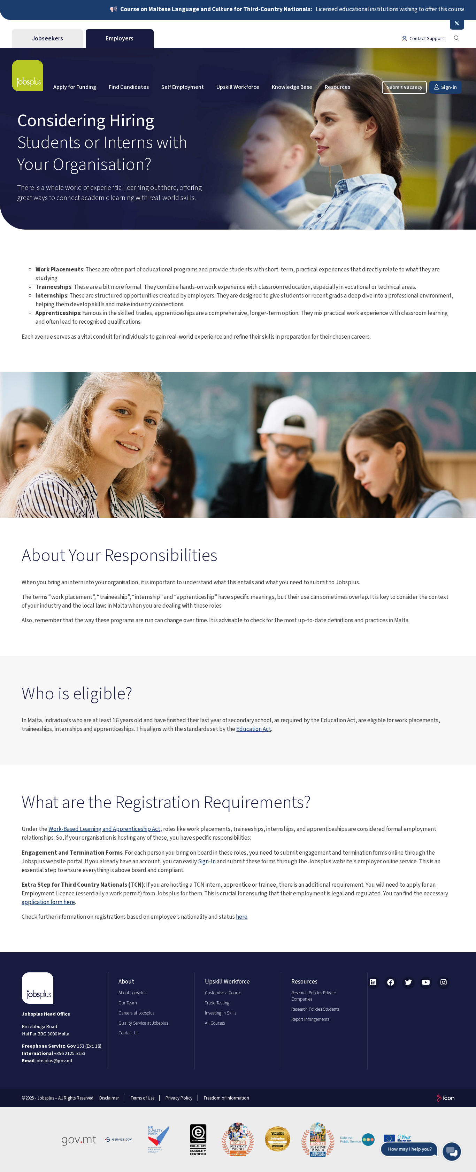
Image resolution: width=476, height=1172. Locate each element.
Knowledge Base (292, 87)
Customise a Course (223, 993)
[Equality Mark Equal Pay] (198, 1139)
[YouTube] (426, 983)
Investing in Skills (220, 1013)
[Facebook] (390, 983)
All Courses (215, 1023)
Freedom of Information (226, 1098)
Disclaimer (109, 1098)
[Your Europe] (397, 1139)
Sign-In (207, 861)
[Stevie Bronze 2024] (317, 1139)
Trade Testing (217, 1003)
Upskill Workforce (237, 87)
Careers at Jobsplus (136, 1013)
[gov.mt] (78, 1139)
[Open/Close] (457, 24)
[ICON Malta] (445, 1098)
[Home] (27, 75)
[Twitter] (408, 983)
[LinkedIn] (373, 983)
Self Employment (182, 87)
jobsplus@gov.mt (54, 1060)
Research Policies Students (315, 1009)
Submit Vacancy (404, 87)
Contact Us (128, 1033)
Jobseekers (47, 38)
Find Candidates (129, 87)
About (126, 981)
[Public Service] (357, 1139)
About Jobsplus (132, 993)
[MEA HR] (277, 1139)
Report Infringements (310, 1019)
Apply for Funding (74, 87)
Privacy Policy (179, 1098)
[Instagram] (443, 983)
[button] (421, 1151)
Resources (337, 87)
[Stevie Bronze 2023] (238, 1139)
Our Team (127, 1003)
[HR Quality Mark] (158, 1139)
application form (42, 902)
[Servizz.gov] (118, 1139)
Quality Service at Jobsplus (143, 1023)
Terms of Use (142, 1098)
